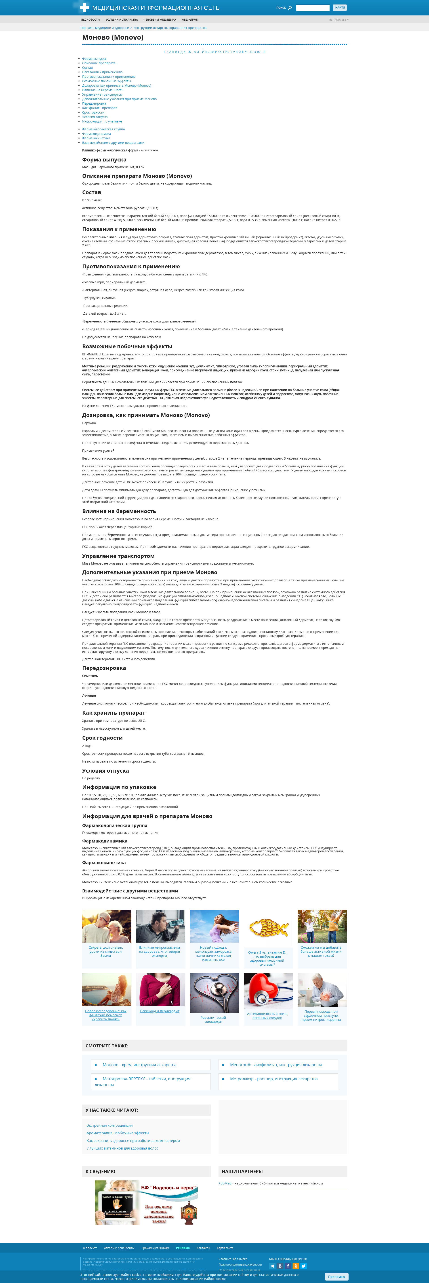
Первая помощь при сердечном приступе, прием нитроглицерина (321, 1015)
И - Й (200, 51)
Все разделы (337, 19)
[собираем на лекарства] (146, 1207)
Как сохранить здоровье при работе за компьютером (133, 1140)
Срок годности (93, 112)
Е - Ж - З (190, 51)
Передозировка (94, 103)
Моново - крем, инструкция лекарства (140, 1064)
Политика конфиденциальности (240, 1264)
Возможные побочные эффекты (106, 81)
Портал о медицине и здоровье (104, 28)
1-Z (166, 51)
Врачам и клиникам (155, 1248)
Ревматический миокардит (213, 1019)
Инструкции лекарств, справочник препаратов (169, 28)
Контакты (203, 1248)
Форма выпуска (94, 58)
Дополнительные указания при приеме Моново (119, 99)
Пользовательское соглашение (239, 1270)
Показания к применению (102, 72)
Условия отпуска (95, 117)
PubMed (225, 1183)
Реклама (183, 1248)
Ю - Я (261, 51)
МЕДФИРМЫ (190, 19)
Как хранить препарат (99, 108)
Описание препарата (99, 63)
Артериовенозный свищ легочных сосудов (267, 1015)
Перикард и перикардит (159, 1011)
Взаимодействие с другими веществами (113, 142)
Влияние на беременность (102, 90)
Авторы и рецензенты (119, 1248)
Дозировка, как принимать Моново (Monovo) (116, 85)
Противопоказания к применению (109, 76)
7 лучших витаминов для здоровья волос (122, 1148)
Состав (87, 67)
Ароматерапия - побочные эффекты (118, 1132)
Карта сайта (225, 1248)
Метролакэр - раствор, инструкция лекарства (274, 1078)
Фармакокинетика (96, 138)
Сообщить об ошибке (233, 1259)
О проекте (90, 1248)
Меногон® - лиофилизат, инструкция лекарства (276, 1064)
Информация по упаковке (102, 121)
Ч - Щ (249, 51)
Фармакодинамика (96, 133)
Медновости (90, 19)
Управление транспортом (102, 94)
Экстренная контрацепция (110, 1125)
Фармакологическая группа (103, 129)
